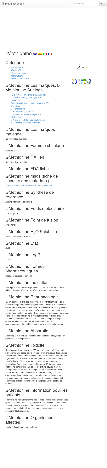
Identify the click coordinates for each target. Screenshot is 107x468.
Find (103, 3)
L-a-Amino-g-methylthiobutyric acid (26, 114)
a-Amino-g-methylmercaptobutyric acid (28, 119)
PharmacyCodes (14, 3)
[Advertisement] (53, 27)
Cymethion (15, 105)
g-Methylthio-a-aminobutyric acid (25, 122)
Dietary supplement (19, 73)
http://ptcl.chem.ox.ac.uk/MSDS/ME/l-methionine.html (28, 185)
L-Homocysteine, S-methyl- (23, 111)
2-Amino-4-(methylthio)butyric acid (26, 97)
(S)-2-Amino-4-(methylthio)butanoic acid (28, 94)
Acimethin (15, 100)
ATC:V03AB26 (17, 67)
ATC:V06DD (16, 70)
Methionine (16, 117)
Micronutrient (17, 75)
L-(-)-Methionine (18, 108)
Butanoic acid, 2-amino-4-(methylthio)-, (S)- (30, 103)
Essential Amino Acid (20, 78)
